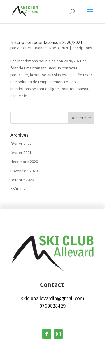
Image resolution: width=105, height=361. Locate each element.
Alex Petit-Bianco (32, 47)
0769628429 (52, 305)
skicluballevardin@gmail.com (52, 298)
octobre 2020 (22, 179)
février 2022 (21, 143)
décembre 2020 (24, 161)
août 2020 (18, 188)
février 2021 (21, 152)
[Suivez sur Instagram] (58, 334)
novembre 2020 (24, 170)
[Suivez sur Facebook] (46, 334)
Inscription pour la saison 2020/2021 (46, 42)
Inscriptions (82, 47)
